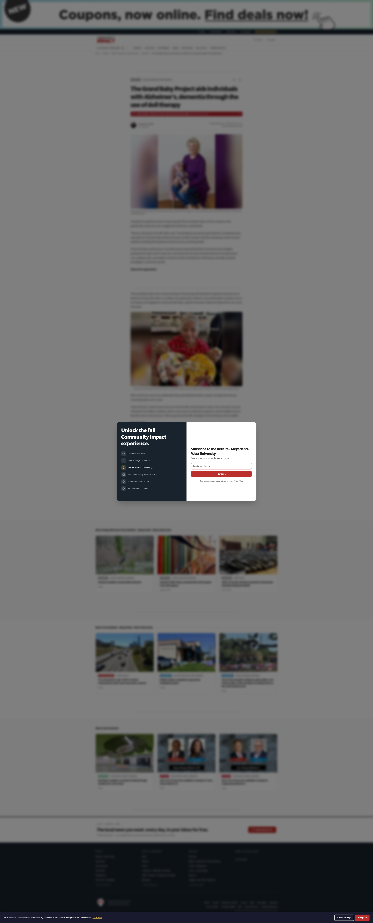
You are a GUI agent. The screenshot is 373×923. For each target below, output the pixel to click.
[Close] (249, 428)
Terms (229, 481)
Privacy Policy (238, 481)
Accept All (362, 917)
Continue (222, 474)
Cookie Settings (344, 917)
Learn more (97, 917)
